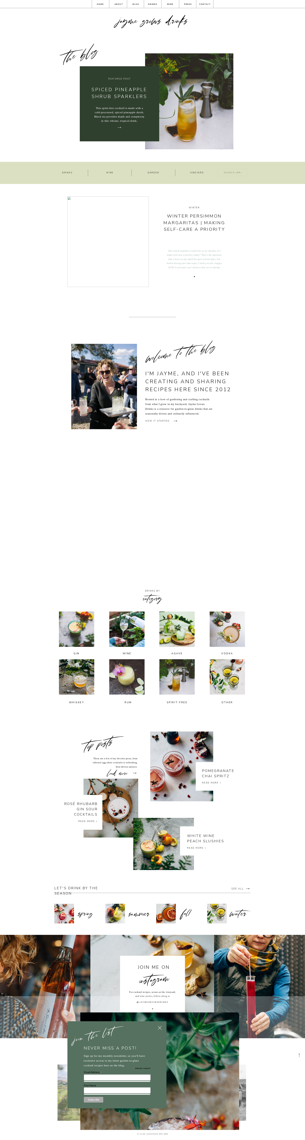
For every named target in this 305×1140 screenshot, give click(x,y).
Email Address (93, 1072)
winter (194, 207)
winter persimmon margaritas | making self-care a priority (194, 222)
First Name (90, 1085)
